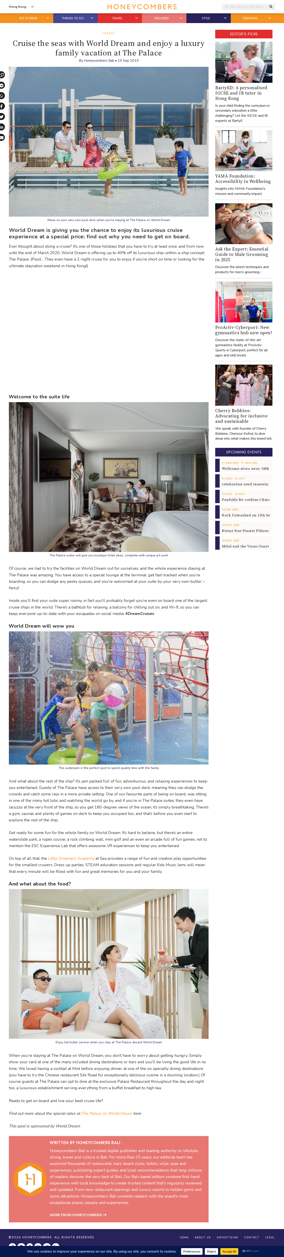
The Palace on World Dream (106, 1113)
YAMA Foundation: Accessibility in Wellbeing (243, 178)
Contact (251, 1237)
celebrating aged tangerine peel (250, 484)
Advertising (228, 1237)
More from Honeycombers (76, 1215)
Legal (270, 1237)
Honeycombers (37, 1237)
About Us (203, 1237)
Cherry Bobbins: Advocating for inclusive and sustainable (241, 415)
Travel (108, 33)
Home (184, 1237)
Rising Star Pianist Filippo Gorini (251, 530)
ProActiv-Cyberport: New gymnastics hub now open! (243, 330)
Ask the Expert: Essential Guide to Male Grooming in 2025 (241, 254)
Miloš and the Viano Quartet (247, 546)
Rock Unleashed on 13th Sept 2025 (252, 515)
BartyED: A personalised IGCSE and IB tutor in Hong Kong (241, 93)
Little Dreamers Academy (71, 858)
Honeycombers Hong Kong (142, 6)
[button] (48, 18)
